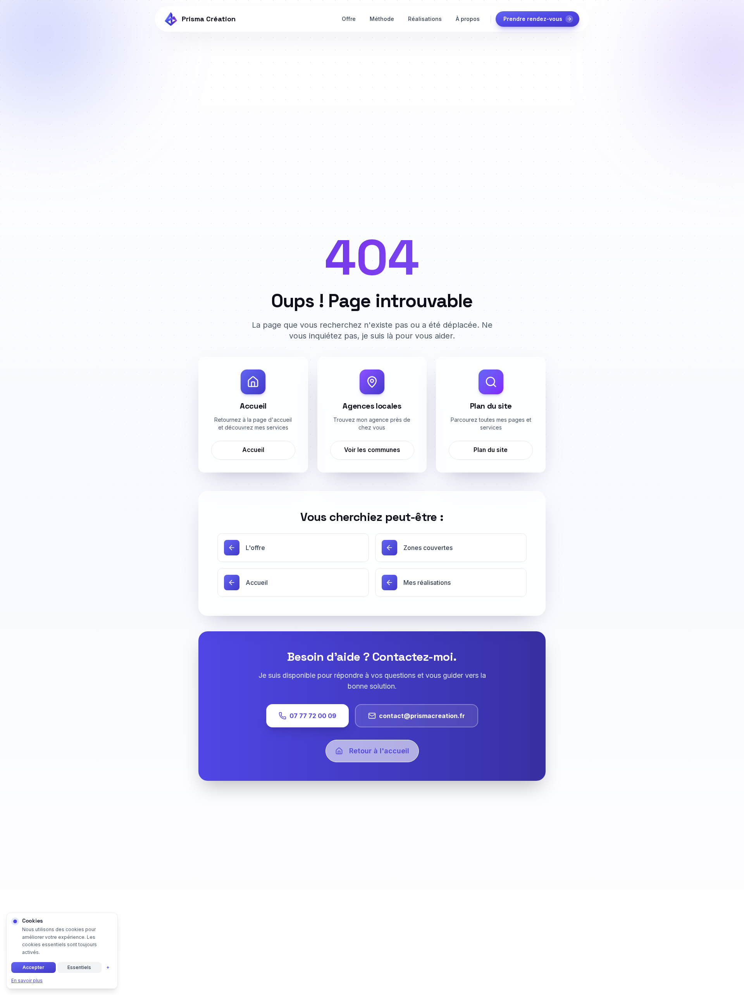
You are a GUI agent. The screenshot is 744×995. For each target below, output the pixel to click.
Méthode (382, 18)
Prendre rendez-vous (532, 18)
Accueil (253, 450)
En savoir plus (27, 980)
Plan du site (491, 450)
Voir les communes (372, 450)
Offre (349, 18)
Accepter (33, 967)
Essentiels (79, 967)
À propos (468, 18)
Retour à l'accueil (379, 751)
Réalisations (425, 18)
